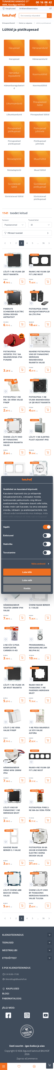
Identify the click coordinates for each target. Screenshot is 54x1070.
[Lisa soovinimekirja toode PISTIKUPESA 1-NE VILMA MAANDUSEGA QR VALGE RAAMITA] (31, 474)
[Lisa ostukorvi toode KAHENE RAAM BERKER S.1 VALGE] (22, 863)
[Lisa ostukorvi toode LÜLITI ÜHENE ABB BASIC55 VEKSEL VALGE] (22, 905)
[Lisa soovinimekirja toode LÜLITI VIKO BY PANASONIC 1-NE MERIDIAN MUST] (6, 802)
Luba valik (27, 580)
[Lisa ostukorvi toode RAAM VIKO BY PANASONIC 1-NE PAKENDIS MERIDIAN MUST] (48, 700)
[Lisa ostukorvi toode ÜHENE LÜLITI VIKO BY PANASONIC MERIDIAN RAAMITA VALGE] (22, 452)
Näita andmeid (38, 564)
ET (51, 8)
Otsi (49, 15)
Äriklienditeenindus (28, 8)
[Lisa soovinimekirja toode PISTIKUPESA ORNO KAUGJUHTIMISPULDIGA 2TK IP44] (31, 303)
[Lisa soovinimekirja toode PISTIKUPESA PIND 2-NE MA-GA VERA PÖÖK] (31, 802)
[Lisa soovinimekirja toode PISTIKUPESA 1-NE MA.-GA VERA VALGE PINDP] (6, 391)
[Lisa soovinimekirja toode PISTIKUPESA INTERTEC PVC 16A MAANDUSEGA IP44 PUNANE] (6, 346)
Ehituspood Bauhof (8, 23)
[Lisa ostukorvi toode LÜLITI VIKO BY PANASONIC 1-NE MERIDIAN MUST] (22, 820)
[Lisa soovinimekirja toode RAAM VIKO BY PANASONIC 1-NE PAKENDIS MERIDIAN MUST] (31, 679)
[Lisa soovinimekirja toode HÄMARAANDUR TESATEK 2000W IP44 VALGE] (6, 599)
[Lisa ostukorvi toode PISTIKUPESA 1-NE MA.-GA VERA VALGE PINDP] (22, 409)
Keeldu (27, 588)
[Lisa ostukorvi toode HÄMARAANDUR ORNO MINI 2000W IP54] (22, 780)
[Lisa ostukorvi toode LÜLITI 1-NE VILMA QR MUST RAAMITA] (22, 281)
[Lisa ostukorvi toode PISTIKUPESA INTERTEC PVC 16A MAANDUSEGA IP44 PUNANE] (22, 369)
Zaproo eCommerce (27, 1058)
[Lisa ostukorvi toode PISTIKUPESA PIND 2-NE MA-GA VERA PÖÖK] (48, 820)
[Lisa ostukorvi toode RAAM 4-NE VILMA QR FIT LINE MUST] (48, 780)
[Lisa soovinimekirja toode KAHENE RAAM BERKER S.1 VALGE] (6, 842)
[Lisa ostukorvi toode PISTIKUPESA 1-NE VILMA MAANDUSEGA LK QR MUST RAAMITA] (48, 409)
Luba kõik (27, 572)
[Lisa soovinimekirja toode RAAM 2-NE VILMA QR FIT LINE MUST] (31, 266)
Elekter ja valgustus (26, 23)
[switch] (47, 535)
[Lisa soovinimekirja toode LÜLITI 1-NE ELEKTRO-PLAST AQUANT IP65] (31, 431)
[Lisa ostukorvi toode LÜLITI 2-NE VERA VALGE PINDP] (22, 740)
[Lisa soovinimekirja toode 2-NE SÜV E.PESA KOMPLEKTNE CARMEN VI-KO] (6, 639)
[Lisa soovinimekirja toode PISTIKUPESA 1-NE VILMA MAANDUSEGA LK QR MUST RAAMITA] (31, 391)
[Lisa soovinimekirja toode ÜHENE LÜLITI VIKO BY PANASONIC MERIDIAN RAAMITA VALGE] (6, 431)
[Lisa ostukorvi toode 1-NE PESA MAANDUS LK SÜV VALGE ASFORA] (48, 740)
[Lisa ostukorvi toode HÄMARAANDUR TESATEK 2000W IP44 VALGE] (22, 617)
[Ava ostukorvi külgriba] (49, 1065)
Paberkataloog (11, 998)
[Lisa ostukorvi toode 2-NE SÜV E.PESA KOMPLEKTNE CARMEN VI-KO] (22, 657)
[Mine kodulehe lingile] (9, 15)
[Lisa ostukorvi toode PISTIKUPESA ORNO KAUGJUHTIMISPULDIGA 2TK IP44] (48, 324)
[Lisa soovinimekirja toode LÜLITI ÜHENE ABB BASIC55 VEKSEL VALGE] (6, 885)
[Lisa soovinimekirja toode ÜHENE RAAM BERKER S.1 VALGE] (31, 599)
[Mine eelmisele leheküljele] (5, 243)
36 (43, 243)
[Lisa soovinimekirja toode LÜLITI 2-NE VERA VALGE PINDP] (6, 722)
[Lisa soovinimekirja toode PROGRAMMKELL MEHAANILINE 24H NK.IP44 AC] (31, 639)
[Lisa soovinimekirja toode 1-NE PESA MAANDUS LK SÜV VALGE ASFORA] (31, 722)
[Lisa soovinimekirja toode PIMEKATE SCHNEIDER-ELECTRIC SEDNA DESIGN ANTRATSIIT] (6, 303)
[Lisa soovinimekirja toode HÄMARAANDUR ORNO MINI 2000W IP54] (6, 762)
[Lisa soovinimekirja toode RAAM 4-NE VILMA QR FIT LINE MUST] (31, 762)
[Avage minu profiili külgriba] (34, 1066)
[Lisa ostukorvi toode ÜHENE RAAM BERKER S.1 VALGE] (48, 617)
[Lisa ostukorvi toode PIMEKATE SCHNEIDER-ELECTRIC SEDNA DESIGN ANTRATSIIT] (22, 324)
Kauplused (11, 8)
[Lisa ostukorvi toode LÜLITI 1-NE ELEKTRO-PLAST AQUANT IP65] (48, 452)
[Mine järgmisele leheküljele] (49, 243)
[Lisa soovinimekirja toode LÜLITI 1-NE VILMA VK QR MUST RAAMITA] (6, 679)
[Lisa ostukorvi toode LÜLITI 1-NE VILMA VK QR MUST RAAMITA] (22, 700)
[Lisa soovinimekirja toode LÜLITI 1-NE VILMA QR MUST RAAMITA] (6, 266)
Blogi (5, 993)
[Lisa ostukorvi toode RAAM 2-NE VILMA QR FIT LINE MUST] (48, 281)
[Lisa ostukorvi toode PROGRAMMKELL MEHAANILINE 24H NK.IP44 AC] (48, 657)
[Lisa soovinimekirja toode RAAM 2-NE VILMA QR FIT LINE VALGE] (6, 474)
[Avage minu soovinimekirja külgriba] (19, 1066)
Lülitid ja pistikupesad (43, 23)
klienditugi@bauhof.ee (16, 979)
